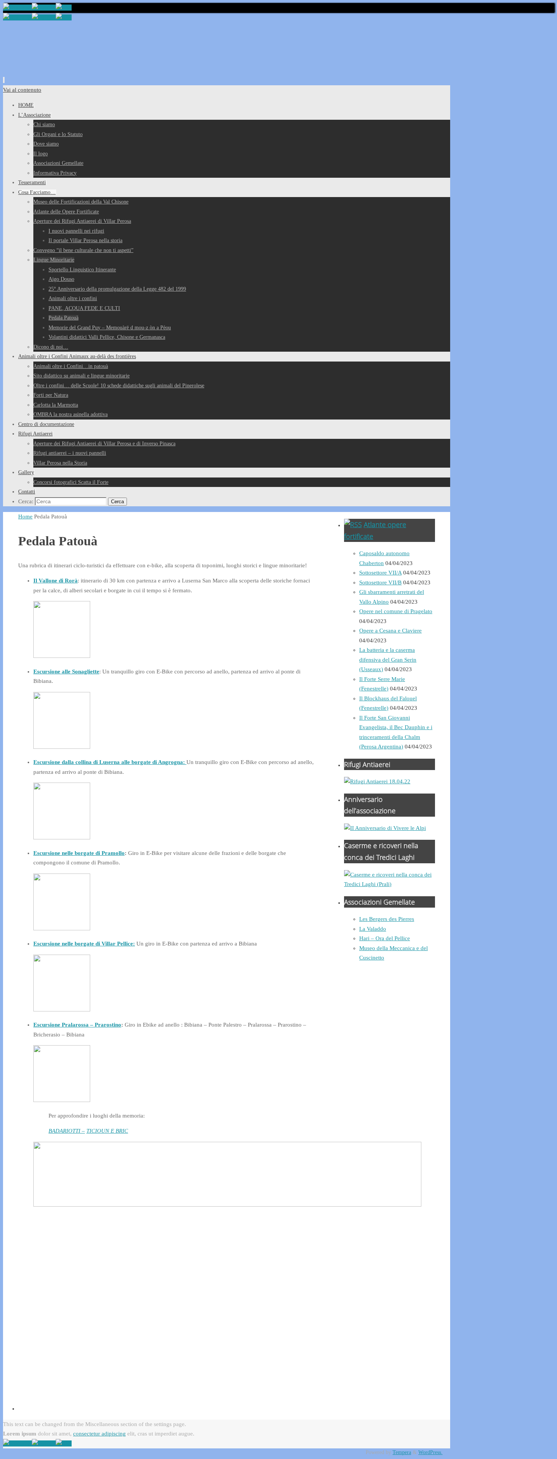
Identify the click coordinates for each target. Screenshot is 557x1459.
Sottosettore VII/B (380, 582)
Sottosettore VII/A (380, 573)
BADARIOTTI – (67, 1131)
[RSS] (64, 8)
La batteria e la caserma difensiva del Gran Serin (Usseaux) (387, 659)
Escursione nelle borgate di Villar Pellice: (84, 944)
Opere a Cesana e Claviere (390, 631)
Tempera (402, 1452)
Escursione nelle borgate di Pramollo (79, 853)
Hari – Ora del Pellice (384, 938)
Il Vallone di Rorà (55, 581)
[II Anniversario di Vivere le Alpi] (385, 828)
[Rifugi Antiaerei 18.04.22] (377, 781)
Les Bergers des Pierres (386, 919)
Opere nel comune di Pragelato (395, 611)
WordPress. (430, 1452)
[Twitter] (44, 8)
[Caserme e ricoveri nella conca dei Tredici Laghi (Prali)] (389, 884)
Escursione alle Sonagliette (66, 671)
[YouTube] (17, 8)
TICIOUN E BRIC (107, 1131)
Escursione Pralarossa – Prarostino (77, 1025)
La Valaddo (372, 929)
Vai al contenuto (22, 90)
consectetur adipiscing (99, 1434)
